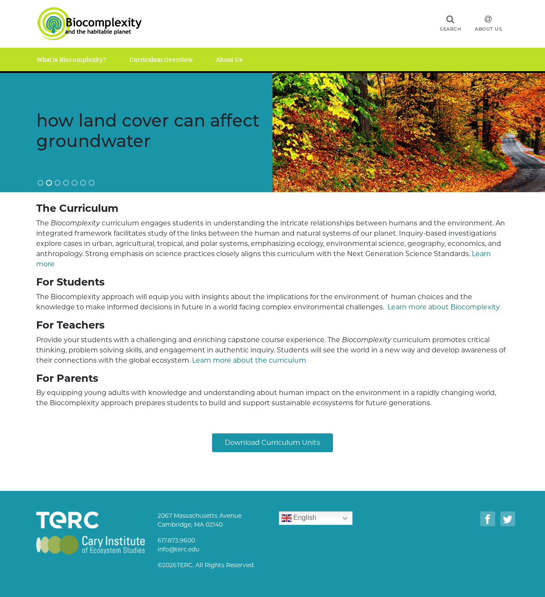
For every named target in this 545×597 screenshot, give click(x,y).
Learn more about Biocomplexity (443, 307)
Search (450, 29)
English (304, 518)
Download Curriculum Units (272, 442)
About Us (488, 29)
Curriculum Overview (161, 59)
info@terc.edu (178, 549)
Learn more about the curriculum (249, 360)
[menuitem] (83, 59)
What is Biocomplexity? (71, 59)
